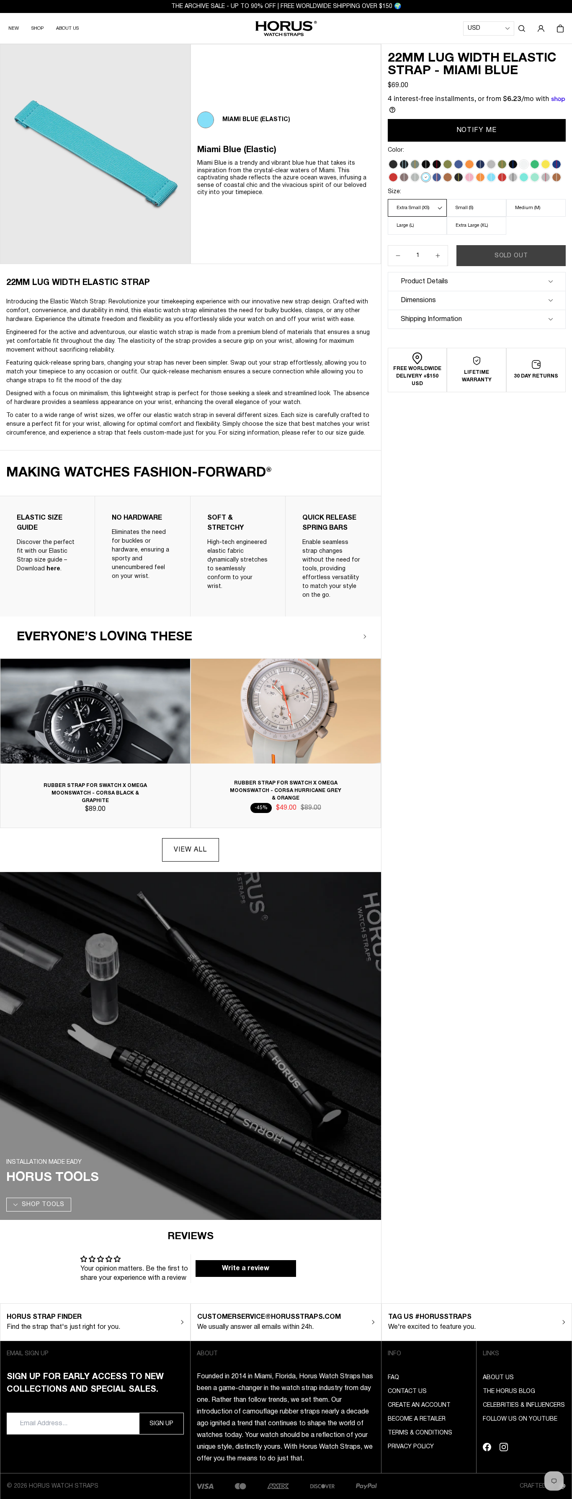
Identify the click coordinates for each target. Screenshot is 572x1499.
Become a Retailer (417, 1419)
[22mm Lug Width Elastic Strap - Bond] (404, 164)
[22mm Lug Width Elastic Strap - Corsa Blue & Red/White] (437, 177)
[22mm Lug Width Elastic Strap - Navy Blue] (458, 164)
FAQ (393, 1377)
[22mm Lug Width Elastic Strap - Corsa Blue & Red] (556, 164)
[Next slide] (365, 636)
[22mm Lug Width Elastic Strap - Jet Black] (393, 164)
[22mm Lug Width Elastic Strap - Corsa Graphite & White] (415, 177)
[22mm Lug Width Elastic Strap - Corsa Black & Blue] (513, 164)
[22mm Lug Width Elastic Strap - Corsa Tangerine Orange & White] (480, 177)
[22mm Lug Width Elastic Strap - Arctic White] (524, 164)
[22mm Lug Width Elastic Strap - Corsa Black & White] (426, 164)
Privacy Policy (411, 1447)
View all (190, 850)
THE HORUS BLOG (509, 1391)
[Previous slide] (340, 636)
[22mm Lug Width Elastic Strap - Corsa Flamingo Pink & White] (469, 177)
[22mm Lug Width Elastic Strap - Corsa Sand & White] (404, 177)
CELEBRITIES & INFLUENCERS (524, 1405)
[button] (521, 28)
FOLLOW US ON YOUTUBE (520, 1419)
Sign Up (161, 1424)
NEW (13, 28)
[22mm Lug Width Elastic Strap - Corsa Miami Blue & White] (491, 177)
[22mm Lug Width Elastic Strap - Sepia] (447, 177)
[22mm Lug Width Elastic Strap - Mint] (535, 177)
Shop (37, 28)
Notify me (477, 130)
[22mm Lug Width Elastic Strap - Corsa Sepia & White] (556, 177)
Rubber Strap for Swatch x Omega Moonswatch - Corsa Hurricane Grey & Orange (285, 790)
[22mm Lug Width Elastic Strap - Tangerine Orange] (469, 164)
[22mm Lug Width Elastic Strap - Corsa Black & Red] (437, 164)
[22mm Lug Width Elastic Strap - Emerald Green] (535, 164)
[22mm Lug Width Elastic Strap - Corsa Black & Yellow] (458, 177)
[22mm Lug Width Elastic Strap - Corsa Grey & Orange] (415, 164)
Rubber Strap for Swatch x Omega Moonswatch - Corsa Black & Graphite (95, 793)
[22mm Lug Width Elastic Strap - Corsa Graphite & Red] (545, 177)
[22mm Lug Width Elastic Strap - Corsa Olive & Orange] (502, 164)
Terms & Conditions (420, 1433)
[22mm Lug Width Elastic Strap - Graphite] (491, 164)
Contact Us (407, 1391)
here (53, 569)
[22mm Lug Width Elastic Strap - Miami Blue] (426, 177)
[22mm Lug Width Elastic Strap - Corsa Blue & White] (480, 164)
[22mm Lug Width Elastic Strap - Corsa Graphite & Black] (513, 177)
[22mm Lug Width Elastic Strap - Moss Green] (447, 164)
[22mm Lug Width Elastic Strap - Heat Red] (393, 177)
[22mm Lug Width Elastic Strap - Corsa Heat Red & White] (502, 177)
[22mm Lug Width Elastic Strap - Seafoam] (524, 177)
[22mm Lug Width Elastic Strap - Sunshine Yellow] (545, 164)
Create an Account (419, 1405)
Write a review (245, 1268)
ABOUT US (67, 28)
